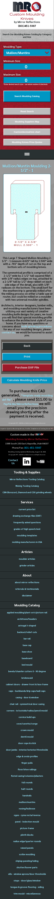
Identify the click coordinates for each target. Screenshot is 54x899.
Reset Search (27, 111)
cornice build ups (27, 717)
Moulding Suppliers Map (27, 121)
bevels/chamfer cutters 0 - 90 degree (27, 671)
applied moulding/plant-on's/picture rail (27, 612)
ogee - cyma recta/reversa (27, 815)
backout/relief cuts (27, 632)
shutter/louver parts (27, 867)
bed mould (27, 664)
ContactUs (13, 462)
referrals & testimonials (27, 588)
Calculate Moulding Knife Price (27, 380)
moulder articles (27, 558)
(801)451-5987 (27, 26)
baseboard (27, 658)
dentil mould (27, 736)
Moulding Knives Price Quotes (27, 142)
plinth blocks (27, 834)
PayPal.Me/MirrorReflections (21, 404)
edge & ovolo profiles (27, 756)
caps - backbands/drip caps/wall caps (27, 690)
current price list (27, 509)
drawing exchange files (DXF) (27, 515)
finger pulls (27, 762)
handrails (27, 795)
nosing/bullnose (27, 808)
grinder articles (27, 565)
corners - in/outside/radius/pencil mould (27, 710)
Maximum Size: (12, 74)
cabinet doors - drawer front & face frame (27, 684)
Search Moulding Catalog (27, 96)
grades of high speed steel (27, 529)
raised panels (27, 847)
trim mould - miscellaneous (27, 893)
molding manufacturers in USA (27, 542)
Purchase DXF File (27, 367)
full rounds (27, 782)
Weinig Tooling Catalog (27, 485)
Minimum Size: (11, 61)
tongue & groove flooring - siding (27, 887)
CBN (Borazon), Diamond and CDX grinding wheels (27, 492)
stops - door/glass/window (27, 880)
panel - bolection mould (27, 821)
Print (27, 356)
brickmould (27, 677)
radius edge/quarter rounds (27, 841)
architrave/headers (27, 619)
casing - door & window (27, 697)
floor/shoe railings (27, 769)
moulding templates (27, 535)
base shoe (27, 651)
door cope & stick (27, 743)
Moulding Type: (12, 46)
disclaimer (27, 595)
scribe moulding (27, 854)
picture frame (27, 828)
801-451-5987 (32, 447)
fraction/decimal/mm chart (27, 132)
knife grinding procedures (36, 326)
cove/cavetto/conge (27, 723)
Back (27, 345)
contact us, (8, 332)
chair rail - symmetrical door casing (27, 704)
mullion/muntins (27, 802)
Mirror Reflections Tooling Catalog (27, 479)
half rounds (27, 788)
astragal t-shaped (27, 625)
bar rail (27, 638)
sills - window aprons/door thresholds (27, 874)
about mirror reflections (27, 582)
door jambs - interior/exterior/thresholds (27, 749)
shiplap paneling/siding (27, 860)
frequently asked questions (27, 522)
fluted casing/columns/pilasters (27, 775)
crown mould (27, 730)
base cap (27, 645)
